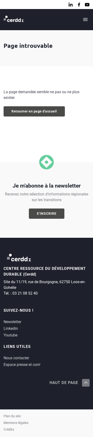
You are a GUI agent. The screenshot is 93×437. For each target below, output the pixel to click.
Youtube (10, 335)
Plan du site (12, 416)
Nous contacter (16, 358)
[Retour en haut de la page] (85, 383)
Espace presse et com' (22, 364)
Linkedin (11, 328)
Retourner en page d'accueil (34, 111)
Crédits (9, 429)
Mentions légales (16, 423)
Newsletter (12, 322)
